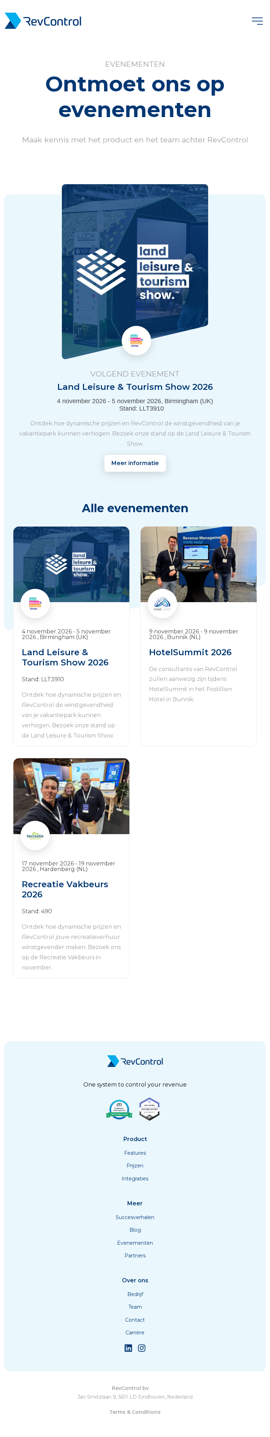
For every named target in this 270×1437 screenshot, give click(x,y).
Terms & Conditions (135, 1412)
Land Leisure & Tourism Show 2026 (135, 380)
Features (135, 1153)
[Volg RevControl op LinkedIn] (128, 1350)
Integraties (135, 1178)
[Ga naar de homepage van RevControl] (43, 22)
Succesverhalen (135, 1217)
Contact (135, 1320)
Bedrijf (135, 1294)
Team (135, 1307)
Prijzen (135, 1165)
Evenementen (135, 1243)
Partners (135, 1255)
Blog (135, 1230)
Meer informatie (135, 463)
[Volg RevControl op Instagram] (141, 1350)
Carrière (135, 1332)
